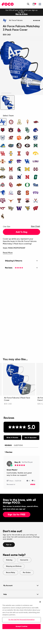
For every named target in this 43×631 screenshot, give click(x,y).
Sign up (8, 544)
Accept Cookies (21, 626)
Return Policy (10, 572)
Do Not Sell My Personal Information (21, 619)
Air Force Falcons (15, 20)
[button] (11, 480)
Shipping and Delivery (13, 566)
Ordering (9, 560)
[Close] (40, 602)
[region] (21, 614)
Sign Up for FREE (16, 515)
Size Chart (35, 226)
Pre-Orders (27, 572)
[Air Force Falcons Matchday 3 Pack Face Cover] (7, 102)
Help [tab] (5, 594)
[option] (21, 12)
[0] (34, 4)
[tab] (12, 437)
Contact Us (24, 560)
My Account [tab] (7, 585)
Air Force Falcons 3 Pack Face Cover (17, 399)
